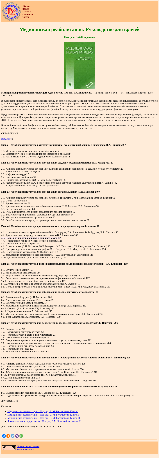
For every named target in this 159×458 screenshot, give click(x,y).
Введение (6, 138)
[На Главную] (11, 20)
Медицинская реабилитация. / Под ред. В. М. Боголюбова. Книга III (43, 418)
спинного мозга (25, 449)
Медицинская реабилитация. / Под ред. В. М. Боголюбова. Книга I (42, 411)
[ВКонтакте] (4, 436)
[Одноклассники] (8, 436)
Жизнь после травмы (28, 446)
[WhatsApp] (21, 436)
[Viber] (17, 436)
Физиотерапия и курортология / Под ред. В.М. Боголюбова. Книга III (44, 421)
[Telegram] (12, 436)
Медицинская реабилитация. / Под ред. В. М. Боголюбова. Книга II (43, 414)
